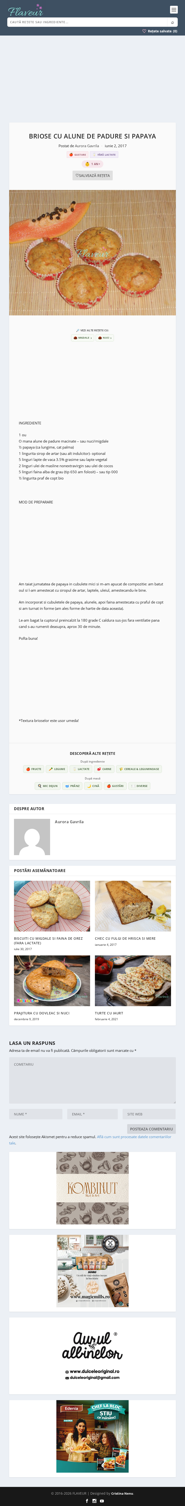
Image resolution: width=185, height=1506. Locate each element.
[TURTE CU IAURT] (133, 980)
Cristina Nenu (122, 1493)
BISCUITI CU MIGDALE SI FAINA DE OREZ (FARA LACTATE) (48, 940)
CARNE (104, 769)
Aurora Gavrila (87, 145)
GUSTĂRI (115, 786)
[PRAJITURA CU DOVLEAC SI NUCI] (52, 980)
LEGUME (57, 769)
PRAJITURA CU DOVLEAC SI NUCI (41, 1013)
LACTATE (81, 769)
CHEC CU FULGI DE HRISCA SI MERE (125, 938)
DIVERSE (139, 786)
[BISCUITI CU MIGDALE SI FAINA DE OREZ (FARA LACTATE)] (52, 906)
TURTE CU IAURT (109, 1013)
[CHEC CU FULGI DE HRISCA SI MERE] (133, 906)
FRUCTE (33, 769)
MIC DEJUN (48, 786)
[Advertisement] (92, 79)
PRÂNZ (72, 786)
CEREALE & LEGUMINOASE (139, 769)
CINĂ (93, 786)
